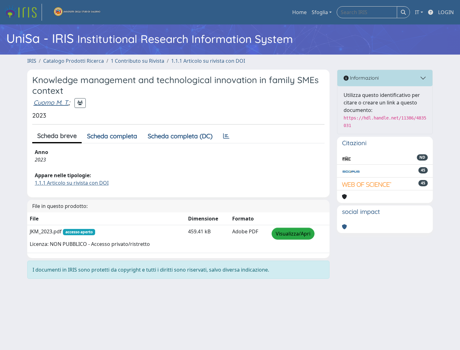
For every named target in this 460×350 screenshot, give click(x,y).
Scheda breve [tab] (57, 136)
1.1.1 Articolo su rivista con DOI (208, 60)
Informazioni (364, 78)
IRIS (31, 60)
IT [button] (417, 12)
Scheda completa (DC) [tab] (180, 136)
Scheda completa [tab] (112, 136)
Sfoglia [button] (320, 12)
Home (299, 12)
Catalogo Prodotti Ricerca (73, 60)
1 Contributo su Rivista (137, 60)
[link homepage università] (77, 12)
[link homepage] (23, 12)
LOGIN (446, 12)
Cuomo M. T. (51, 102)
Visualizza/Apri (293, 233)
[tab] (226, 136)
